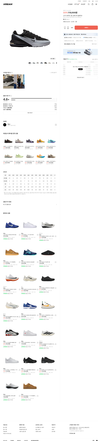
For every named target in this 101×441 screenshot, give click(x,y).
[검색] (88, 4)
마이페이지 (85, 1)
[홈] (8, 4)
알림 (93, 1)
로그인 (96, 1)
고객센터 (79, 1)
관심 (89, 1)
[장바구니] (92, 4)
